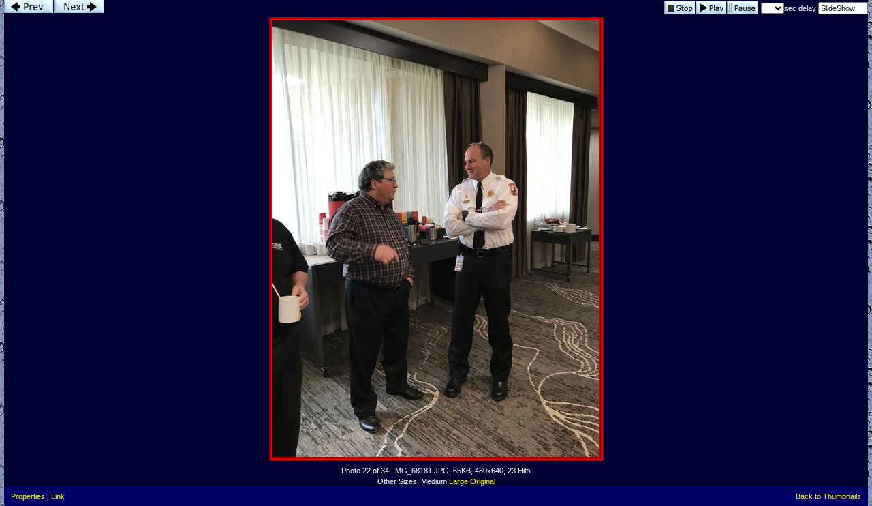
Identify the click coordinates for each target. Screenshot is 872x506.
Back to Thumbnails (828, 496)
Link (58, 496)
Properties (28, 496)
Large (458, 481)
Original (482, 481)
